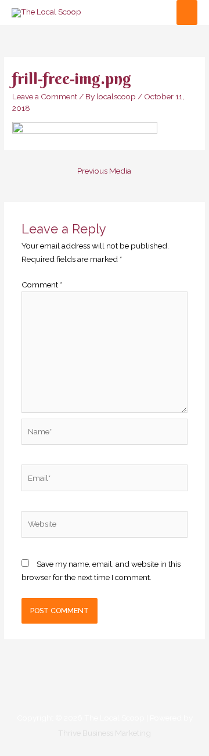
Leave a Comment (44, 96)
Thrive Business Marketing (104, 732)
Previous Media (104, 170)
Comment (41, 284)
